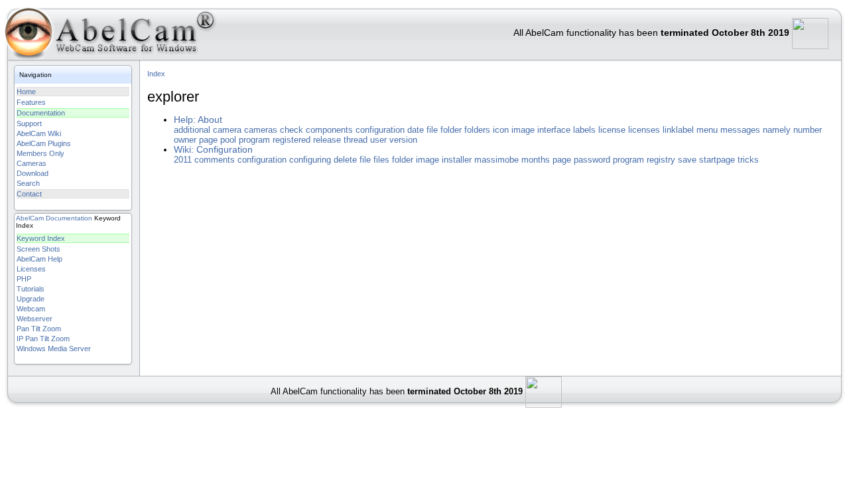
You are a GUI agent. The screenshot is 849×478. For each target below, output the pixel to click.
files (381, 160)
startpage (717, 160)
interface (553, 130)
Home (26, 92)
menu (707, 130)
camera (227, 130)
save (687, 160)
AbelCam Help (39, 259)
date (415, 130)
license (611, 130)
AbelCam (30, 218)
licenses (644, 130)
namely (777, 130)
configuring (310, 160)
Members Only (40, 153)
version (403, 140)
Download (32, 173)
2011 (183, 160)
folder (451, 130)
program (254, 140)
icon (501, 130)
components (329, 130)
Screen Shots (38, 249)
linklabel (678, 130)
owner (185, 140)
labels (584, 130)
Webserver (34, 319)
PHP (24, 279)
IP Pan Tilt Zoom (43, 339)
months (535, 160)
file (432, 130)
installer (457, 160)
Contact (29, 194)
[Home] (109, 36)
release (327, 140)
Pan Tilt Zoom (39, 329)
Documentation (41, 113)
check (291, 130)
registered (291, 140)
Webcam (31, 309)
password (592, 160)
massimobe (496, 160)
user (378, 140)
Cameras (31, 163)
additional (192, 130)
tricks (748, 160)
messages (740, 130)
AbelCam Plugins (44, 143)
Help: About (198, 120)
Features (31, 102)
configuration (380, 130)
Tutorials (30, 289)
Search (28, 183)
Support (29, 123)
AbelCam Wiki (39, 133)
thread (355, 140)
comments (214, 160)
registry (661, 160)
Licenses (31, 269)
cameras (260, 130)
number (807, 130)
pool (228, 140)
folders (477, 130)
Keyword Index (41, 238)
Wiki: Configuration (213, 150)
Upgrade (30, 299)
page (208, 140)
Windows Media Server (54, 349)
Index (156, 74)
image (523, 130)
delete (345, 160)
